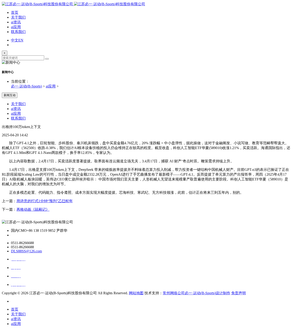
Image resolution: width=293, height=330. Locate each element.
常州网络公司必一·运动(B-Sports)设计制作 (196, 293)
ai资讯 (16, 22)
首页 (14, 12)
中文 (14, 40)
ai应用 (16, 27)
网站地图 (136, 293)
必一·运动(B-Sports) (26, 86)
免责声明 (238, 293)
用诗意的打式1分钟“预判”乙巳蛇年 (44, 201)
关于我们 (18, 17)
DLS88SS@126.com (26, 251)
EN (20, 40)
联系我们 (18, 32)
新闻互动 (10, 95)
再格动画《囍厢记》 (32, 209)
